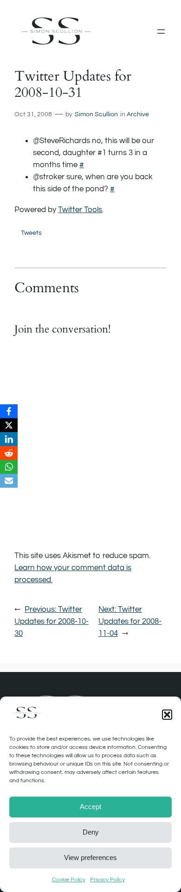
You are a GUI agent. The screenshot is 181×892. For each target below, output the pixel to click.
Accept (90, 806)
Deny (91, 832)
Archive (138, 114)
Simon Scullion (96, 114)
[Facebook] (9, 411)
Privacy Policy (107, 880)
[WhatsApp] (9, 467)
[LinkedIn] (9, 439)
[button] (167, 714)
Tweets (31, 232)
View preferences (90, 857)
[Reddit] (9, 453)
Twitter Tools (80, 210)
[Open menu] (161, 31)
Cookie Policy (68, 880)
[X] (9, 425)
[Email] (9, 481)
